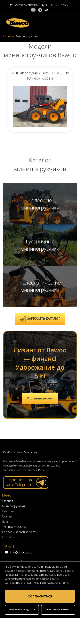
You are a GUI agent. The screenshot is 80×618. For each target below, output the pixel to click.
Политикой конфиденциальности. (47, 582)
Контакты (8, 537)
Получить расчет (40, 398)
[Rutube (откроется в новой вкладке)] (46, 10)
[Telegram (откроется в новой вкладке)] (40, 10)
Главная (7, 501)
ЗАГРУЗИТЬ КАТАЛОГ (43, 318)
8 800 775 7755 (56, 5)
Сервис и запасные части (19, 532)
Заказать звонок (26, 5)
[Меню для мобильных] (72, 23)
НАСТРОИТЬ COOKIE (58, 609)
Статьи (7, 516)
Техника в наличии (14, 527)
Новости (8, 511)
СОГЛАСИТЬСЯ (40, 596)
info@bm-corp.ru (21, 552)
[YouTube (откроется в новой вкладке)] (34, 10)
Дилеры (7, 522)
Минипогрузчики (13, 506)
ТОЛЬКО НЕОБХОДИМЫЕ (22, 609)
